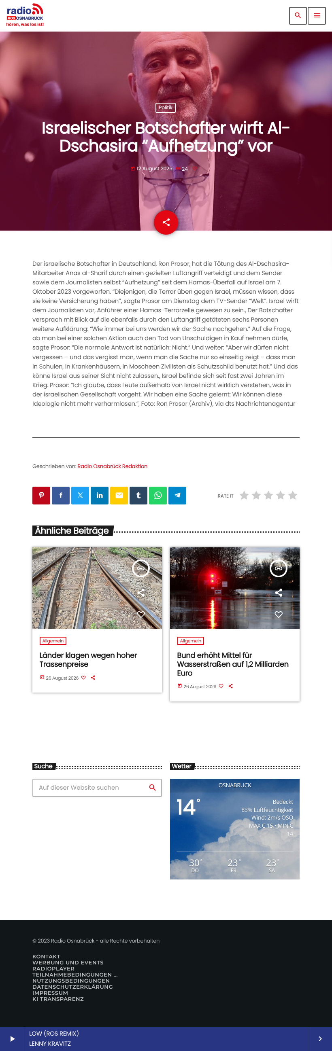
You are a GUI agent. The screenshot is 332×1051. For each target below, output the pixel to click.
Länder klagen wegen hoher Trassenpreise (88, 660)
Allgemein (53, 641)
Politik (165, 107)
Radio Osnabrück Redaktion (113, 466)
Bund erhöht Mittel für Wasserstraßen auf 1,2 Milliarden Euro (233, 664)
